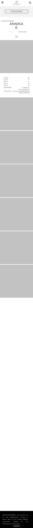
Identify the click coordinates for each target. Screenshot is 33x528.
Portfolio (11, 32)
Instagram (22, 32)
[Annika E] (16, 113)
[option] (16, 57)
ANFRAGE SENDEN (16, 11)
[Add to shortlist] (16, 37)
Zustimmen (16, 526)
